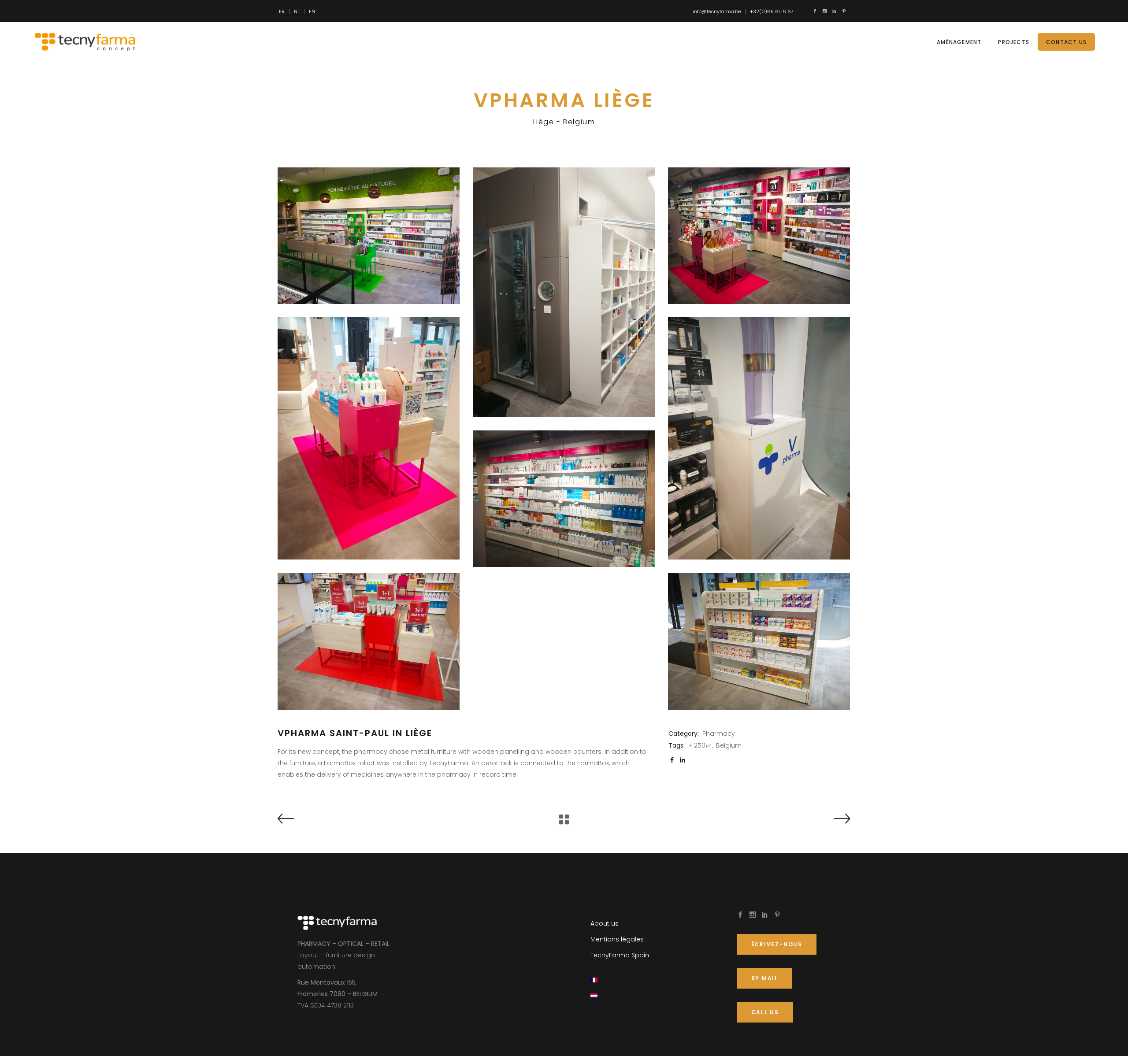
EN (312, 11)
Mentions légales (617, 939)
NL (297, 11)
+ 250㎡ (700, 745)
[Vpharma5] (564, 498)
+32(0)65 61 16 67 (772, 11)
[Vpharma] (369, 235)
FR (282, 11)
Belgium (729, 745)
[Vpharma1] (564, 292)
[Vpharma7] (759, 641)
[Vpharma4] (759, 438)
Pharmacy (718, 733)
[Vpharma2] (759, 235)
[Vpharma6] (369, 641)
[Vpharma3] (369, 438)
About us (604, 923)
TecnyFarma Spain (619, 955)
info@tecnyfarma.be (717, 11)
